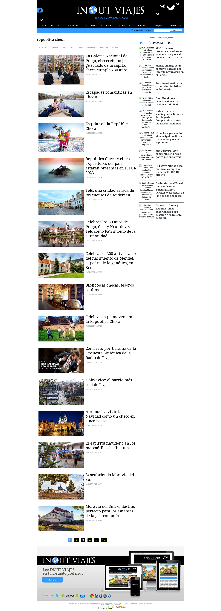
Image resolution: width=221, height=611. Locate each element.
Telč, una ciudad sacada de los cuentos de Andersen (110, 192)
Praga (63, 47)
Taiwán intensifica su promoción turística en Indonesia (169, 86)
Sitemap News (99, 603)
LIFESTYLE (143, 25)
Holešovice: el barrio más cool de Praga (109, 382)
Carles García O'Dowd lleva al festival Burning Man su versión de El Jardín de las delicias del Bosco (170, 189)
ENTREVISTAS (124, 25)
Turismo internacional (86, 47)
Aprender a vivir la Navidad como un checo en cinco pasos (110, 416)
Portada (71, 603)
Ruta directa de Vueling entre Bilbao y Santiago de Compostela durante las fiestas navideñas (169, 117)
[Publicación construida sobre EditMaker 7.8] (119, 608)
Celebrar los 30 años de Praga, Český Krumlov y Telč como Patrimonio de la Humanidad (111, 229)
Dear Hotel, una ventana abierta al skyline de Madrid (167, 101)
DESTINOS (89, 25)
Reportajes (103, 47)
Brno (72, 47)
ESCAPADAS (72, 25)
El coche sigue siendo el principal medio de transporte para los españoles (169, 138)
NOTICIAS (106, 25)
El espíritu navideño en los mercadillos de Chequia (110, 445)
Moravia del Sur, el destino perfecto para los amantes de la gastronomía (110, 511)
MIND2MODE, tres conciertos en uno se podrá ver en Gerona (168, 153)
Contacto (117, 604)
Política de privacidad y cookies (133, 603)
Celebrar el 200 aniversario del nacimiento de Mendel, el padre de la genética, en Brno (111, 260)
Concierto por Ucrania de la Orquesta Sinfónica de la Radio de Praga (111, 353)
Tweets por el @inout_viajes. (161, 38)
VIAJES (42, 25)
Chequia (54, 47)
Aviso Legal (148, 603)
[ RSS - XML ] (118, 603)
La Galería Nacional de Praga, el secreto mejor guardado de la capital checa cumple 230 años (107, 63)
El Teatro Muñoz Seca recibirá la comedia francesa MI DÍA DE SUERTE (169, 170)
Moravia (115, 47)
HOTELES (55, 25)
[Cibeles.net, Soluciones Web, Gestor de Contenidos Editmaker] (103, 608)
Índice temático (89, 603)
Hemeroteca (79, 603)
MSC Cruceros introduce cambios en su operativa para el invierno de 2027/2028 (169, 53)
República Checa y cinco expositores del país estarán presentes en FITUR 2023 (111, 166)
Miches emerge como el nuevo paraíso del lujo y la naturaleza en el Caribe (170, 70)
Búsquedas (108, 603)
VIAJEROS (159, 25)
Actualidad (42, 47)
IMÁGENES (175, 25)
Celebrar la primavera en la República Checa (109, 319)
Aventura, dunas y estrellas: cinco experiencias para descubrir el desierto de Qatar (169, 211)
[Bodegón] (110, 573)
